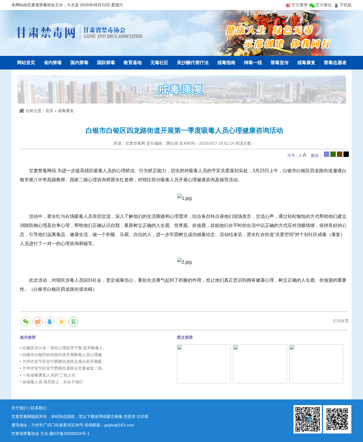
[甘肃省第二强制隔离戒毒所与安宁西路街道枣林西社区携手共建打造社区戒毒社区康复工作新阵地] (204, 363)
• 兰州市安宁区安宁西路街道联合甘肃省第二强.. (62, 368)
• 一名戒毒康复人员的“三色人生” (48, 375)
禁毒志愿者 (335, 62)
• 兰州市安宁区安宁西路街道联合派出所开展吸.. (62, 361)
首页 (49, 110)
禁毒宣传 (280, 62)
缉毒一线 (253, 62)
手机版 (346, 5)
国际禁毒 (106, 62)
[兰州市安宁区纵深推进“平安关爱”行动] (260, 363)
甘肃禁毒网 (79, 32)
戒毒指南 (226, 62)
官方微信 (324, 5)
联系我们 (39, 408)
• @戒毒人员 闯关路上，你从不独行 (51, 382)
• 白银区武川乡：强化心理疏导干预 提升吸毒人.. (62, 348)
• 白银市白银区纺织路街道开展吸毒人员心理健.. (62, 354)
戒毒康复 (306, 62)
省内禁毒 (53, 62)
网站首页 (26, 62)
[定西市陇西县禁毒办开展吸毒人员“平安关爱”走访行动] (316, 363)
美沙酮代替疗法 (193, 62)
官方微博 (299, 5)
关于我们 (19, 408)
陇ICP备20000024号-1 (69, 433)
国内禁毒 (79, 62)
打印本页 (341, 321)
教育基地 (133, 62)
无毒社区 (159, 62)
